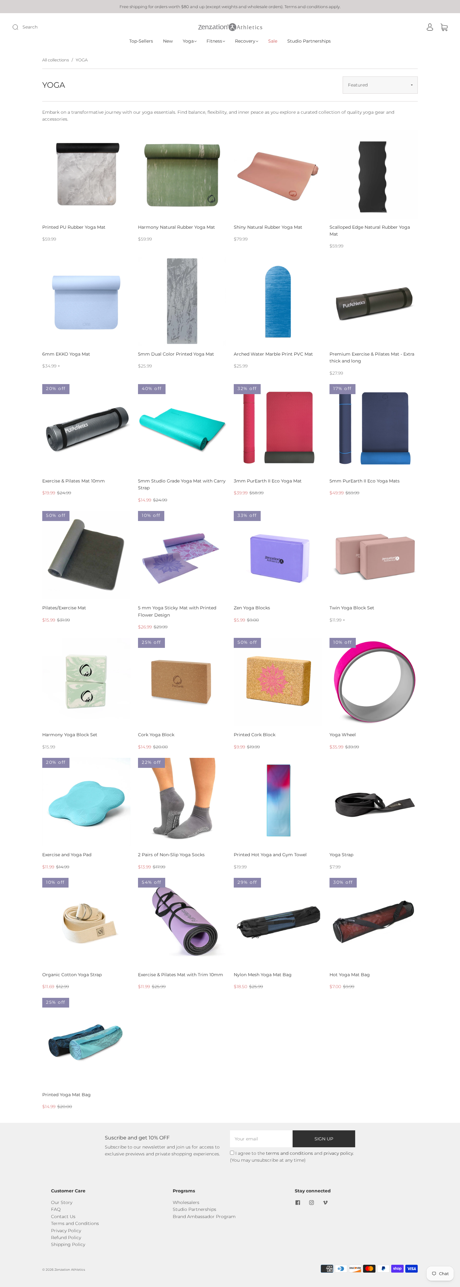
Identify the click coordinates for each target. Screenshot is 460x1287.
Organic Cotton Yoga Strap (72, 974)
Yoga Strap (341, 854)
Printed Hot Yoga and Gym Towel (270, 854)
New (168, 41)
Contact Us (63, 1216)
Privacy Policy (66, 1230)
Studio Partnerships (309, 41)
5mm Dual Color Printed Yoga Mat (176, 354)
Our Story (61, 1202)
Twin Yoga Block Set (352, 608)
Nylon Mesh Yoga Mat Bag (263, 974)
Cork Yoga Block (156, 734)
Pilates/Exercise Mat (64, 608)
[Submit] (57, 26)
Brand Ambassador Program (204, 1216)
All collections (55, 59)
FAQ (56, 1209)
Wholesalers (186, 1202)
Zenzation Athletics (69, 1270)
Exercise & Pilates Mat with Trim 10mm (180, 974)
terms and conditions (289, 1153)
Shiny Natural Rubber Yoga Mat (268, 227)
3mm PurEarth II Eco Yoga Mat (268, 481)
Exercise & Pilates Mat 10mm (73, 481)
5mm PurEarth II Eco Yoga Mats (365, 481)
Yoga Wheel (343, 734)
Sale (272, 41)
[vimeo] (325, 1203)
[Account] (430, 27)
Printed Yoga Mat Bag (66, 1094)
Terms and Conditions (75, 1223)
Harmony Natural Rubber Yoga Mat (176, 227)
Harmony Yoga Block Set (69, 734)
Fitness (214, 41)
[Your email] (261, 1138)
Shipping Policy (68, 1244)
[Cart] (444, 27)
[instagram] (312, 1203)
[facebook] (298, 1203)
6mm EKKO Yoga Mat (66, 354)
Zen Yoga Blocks (252, 608)
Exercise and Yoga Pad (66, 854)
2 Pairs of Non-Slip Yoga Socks (171, 854)
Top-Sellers (141, 41)
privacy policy (338, 1153)
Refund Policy (66, 1237)
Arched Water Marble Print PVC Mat (273, 354)
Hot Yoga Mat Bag (350, 974)
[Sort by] (380, 85)
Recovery (245, 41)
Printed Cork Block (254, 734)
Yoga (188, 41)
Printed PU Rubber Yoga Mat (73, 227)
